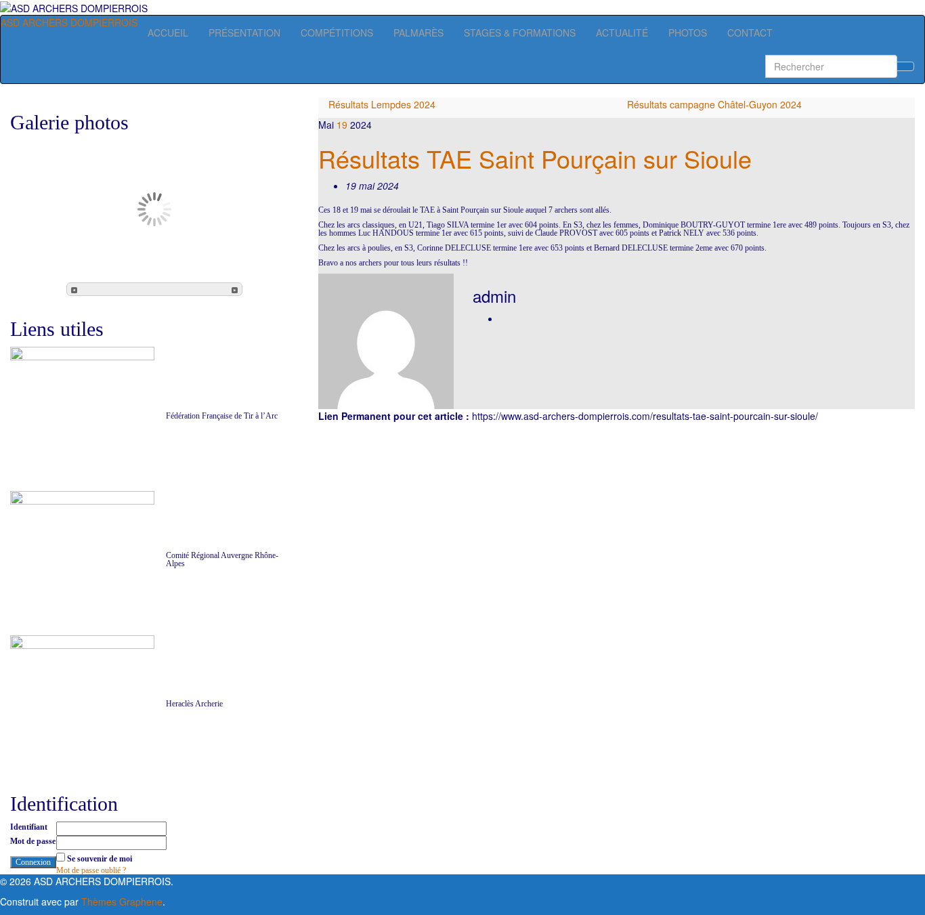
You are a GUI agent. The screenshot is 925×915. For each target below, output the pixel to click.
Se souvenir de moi (99, 859)
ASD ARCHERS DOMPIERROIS (69, 22)
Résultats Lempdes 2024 (381, 104)
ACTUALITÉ (622, 32)
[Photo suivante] (235, 289)
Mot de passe (33, 841)
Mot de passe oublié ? (91, 870)
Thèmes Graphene (122, 901)
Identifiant (28, 827)
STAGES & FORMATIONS (520, 32)
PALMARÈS (418, 32)
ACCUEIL (168, 32)
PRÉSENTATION (244, 32)
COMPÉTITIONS (337, 32)
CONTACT (750, 32)
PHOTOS (687, 32)
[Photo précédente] (74, 289)
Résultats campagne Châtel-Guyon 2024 (714, 104)
